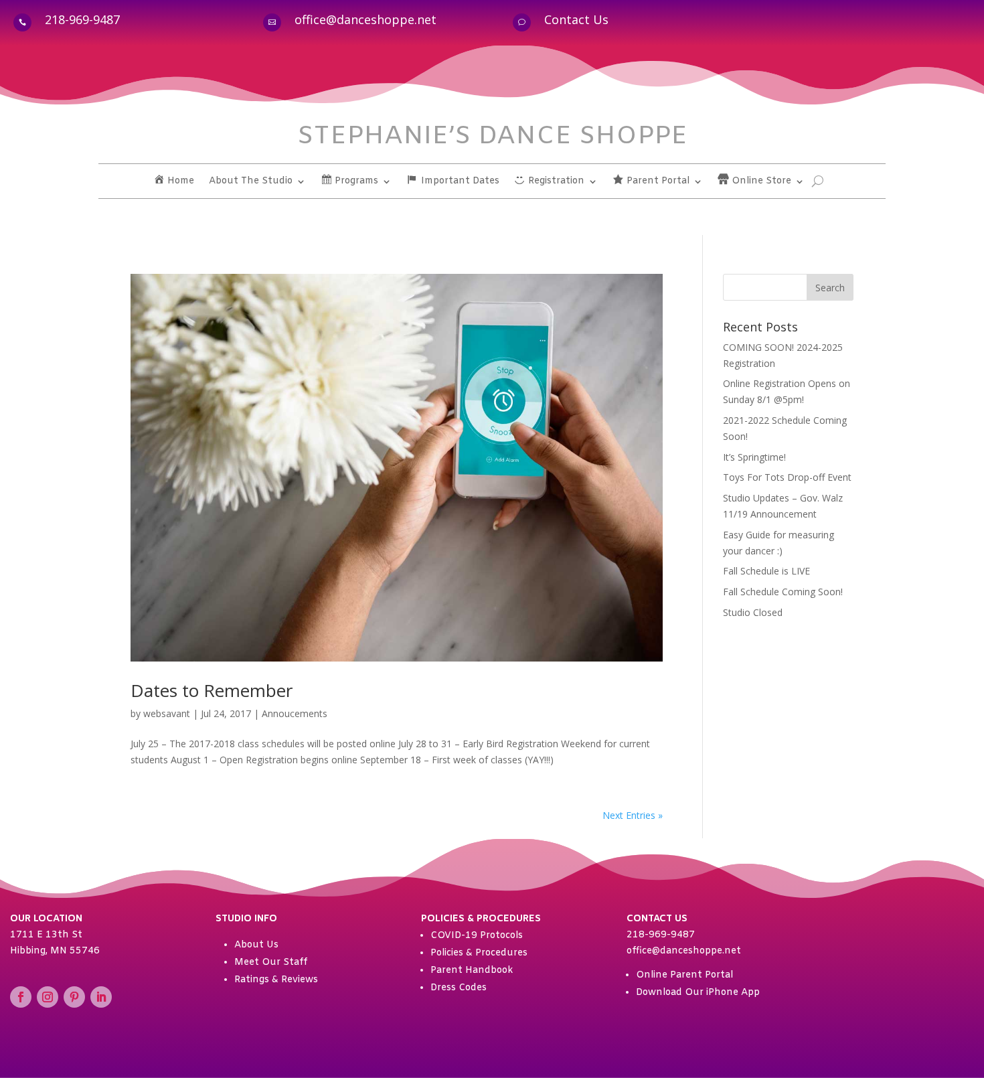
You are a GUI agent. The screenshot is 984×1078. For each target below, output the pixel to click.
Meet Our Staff (270, 962)
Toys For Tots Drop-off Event (787, 477)
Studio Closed (753, 612)
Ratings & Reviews (276, 980)
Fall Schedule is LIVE (766, 570)
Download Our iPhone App (698, 992)
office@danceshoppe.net (365, 19)
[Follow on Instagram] (47, 997)
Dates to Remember (212, 690)
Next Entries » (632, 815)
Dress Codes (458, 988)
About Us (256, 945)
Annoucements (294, 713)
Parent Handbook (471, 970)
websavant (166, 713)
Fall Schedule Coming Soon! (783, 591)
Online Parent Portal (684, 975)
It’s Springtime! (754, 457)
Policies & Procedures (478, 953)
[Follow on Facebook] (20, 997)
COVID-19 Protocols (476, 935)
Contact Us (576, 19)
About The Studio (251, 182)
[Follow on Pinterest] (74, 997)
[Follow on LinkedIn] (101, 997)
